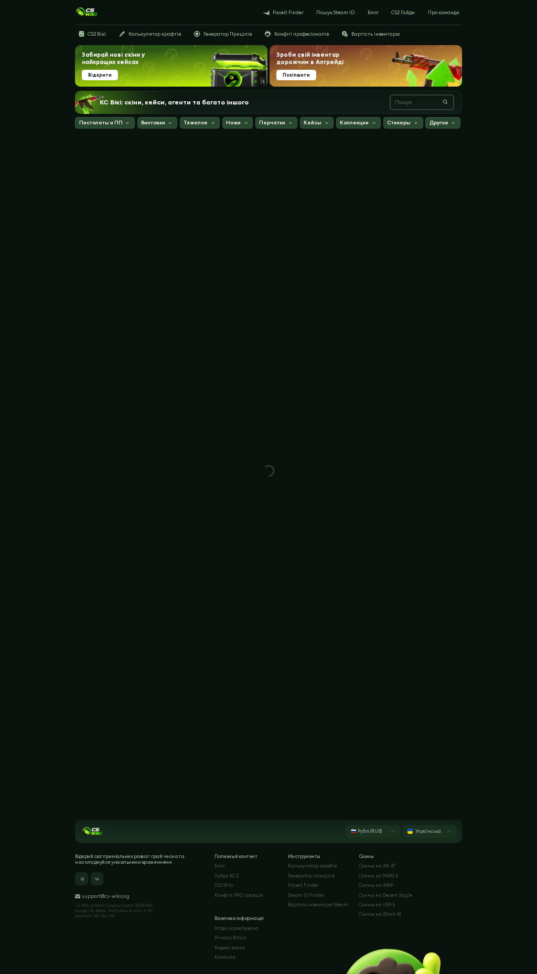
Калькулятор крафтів (312, 866)
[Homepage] (86, 12)
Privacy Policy (230, 937)
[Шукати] (445, 101)
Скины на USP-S (377, 904)
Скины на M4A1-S (378, 875)
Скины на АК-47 (377, 866)
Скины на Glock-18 (380, 914)
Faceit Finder (303, 885)
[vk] (97, 878)
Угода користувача (236, 928)
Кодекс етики (229, 947)
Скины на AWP (376, 885)
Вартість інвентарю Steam (318, 904)
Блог (219, 866)
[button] (104, 123)
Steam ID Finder (306, 895)
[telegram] (81, 878)
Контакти (224, 957)
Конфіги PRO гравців (238, 895)
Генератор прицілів (311, 875)
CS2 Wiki (223, 885)
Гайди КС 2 (226, 875)
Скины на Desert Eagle (385, 895)
